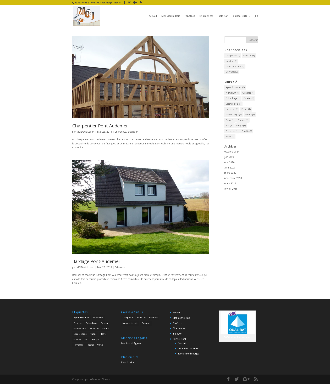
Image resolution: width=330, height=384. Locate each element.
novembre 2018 (233, 178)
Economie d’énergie (188, 353)
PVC (229, 125)
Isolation (223, 16)
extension (232, 109)
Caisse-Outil (240, 16)
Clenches (248, 92)
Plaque (250, 114)
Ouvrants (232, 71)
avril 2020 (229, 167)
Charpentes (206, 16)
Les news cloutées (188, 348)
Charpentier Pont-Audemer (100, 126)
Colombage (233, 98)
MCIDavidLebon (85, 131)
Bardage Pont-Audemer (96, 261)
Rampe (241, 125)
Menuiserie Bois (170, 16)
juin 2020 (229, 157)
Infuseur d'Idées (100, 379)
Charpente (120, 131)
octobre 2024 (231, 151)
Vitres (230, 136)
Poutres (243, 120)
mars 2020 (230, 172)
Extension (133, 131)
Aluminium (232, 92)
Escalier (249, 98)
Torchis (247, 131)
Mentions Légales (131, 343)
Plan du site (127, 362)
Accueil (153, 16)
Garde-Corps (233, 114)
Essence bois (233, 103)
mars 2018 (230, 183)
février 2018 (231, 188)
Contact (182, 343)
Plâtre (230, 120)
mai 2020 (229, 162)
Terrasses (232, 131)
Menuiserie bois (235, 66)
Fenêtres (190, 16)
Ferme (246, 109)
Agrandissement (235, 87)
